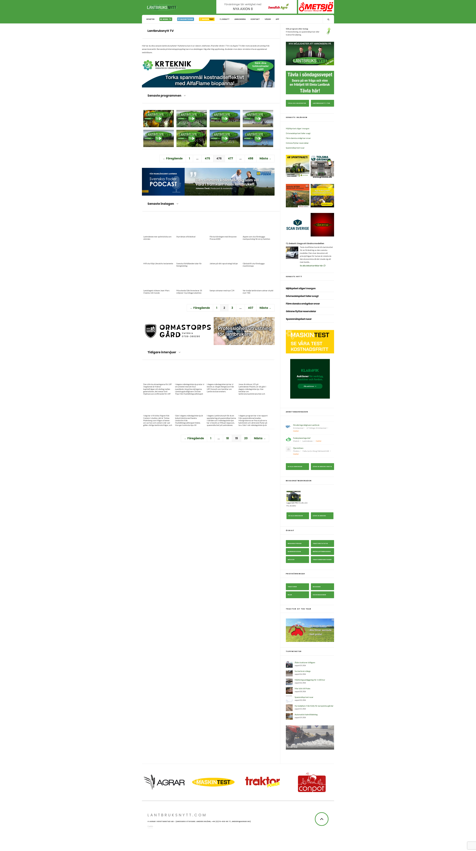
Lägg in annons (319, 516)
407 (250, 308)
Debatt (225, 19)
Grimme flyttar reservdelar (297, 143)
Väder (268, 19)
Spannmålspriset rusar (295, 148)
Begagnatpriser (294, 543)
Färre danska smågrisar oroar (298, 138)
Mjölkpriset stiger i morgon (297, 128)
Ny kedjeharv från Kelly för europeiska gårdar (314, 706)
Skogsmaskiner (319, 595)
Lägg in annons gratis (322, 466)
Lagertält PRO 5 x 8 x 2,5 (296, 504)
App (277, 19)
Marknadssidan (294, 551)
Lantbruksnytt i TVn (321, 103)
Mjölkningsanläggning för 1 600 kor (310, 680)
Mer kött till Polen (302, 688)
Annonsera (240, 19)
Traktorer (292, 587)
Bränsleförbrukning (322, 551)
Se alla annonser (295, 466)
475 (207, 158)
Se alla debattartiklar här (311, 265)
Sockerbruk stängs (303, 671)
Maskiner (317, 587)
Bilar (290, 595)
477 (230, 158)
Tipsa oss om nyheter (297, 103)
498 (250, 158)
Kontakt (255, 19)
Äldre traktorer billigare (305, 662)
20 (246, 438)
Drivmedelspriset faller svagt (298, 133)
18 (227, 438)
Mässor (291, 560)
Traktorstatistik (320, 543)
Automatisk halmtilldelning (306, 714)
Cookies (150, 828)
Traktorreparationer (322, 560)
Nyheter (150, 19)
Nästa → (265, 158)
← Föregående (173, 158)
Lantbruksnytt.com (177, 816)
